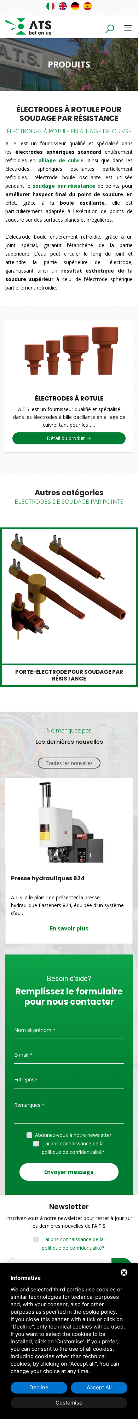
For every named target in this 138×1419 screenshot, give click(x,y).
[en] (62, 6)
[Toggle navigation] (128, 28)
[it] (50, 6)
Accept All (99, 1387)
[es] (87, 6)
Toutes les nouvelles (69, 763)
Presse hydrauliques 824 (48, 878)
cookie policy (99, 1311)
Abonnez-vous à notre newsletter (73, 1135)
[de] (75, 6)
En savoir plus (69, 928)
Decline (38, 1387)
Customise (69, 1402)
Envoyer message (69, 1172)
